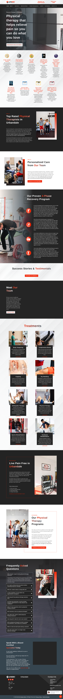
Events (41, 6)
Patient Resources (34, 6)
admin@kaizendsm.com (55, 685)
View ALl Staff (10, 312)
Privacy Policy (39, 697)
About (11, 6)
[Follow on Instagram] (11, 679)
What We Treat (24, 6)
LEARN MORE (18, 356)
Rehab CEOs (23, 697)
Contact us (54, 6)
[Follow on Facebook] (9, 679)
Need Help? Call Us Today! (14, 44)
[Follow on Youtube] (12, 679)
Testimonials (47, 6)
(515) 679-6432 (46, 697)
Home (7, 6)
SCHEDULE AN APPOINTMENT (34, 181)
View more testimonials (31, 275)
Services (17, 6)
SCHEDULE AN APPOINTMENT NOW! (17, 493)
